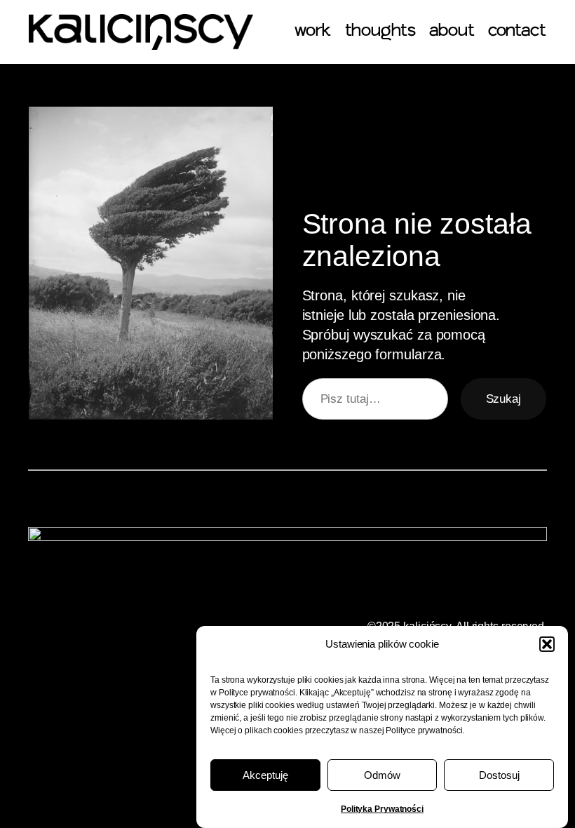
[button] (547, 644)
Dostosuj (499, 775)
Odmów (382, 775)
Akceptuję (265, 775)
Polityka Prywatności (382, 809)
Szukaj (503, 399)
